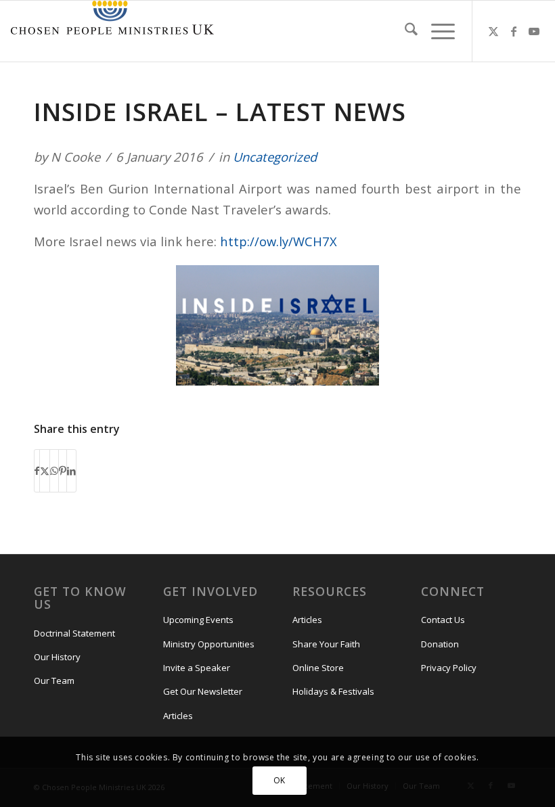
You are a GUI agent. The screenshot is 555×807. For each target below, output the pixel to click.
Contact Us (443, 620)
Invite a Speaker (196, 668)
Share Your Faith (326, 644)
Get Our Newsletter (202, 691)
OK (279, 780)
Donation (440, 644)
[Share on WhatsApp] (54, 471)
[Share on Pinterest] (62, 471)
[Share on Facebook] (37, 471)
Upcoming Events (198, 620)
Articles (178, 716)
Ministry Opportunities (208, 644)
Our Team (54, 680)
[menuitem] (404, 31)
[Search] (404, 31)
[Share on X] (44, 471)
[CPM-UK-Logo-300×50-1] (112, 31)
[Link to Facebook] (514, 31)
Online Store (318, 668)
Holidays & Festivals (333, 691)
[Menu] (436, 31)
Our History (57, 657)
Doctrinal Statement (74, 633)
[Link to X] (493, 31)
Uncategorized (275, 156)
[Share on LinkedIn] (71, 471)
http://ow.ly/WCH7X (278, 241)
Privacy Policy (448, 668)
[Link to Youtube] (534, 31)
